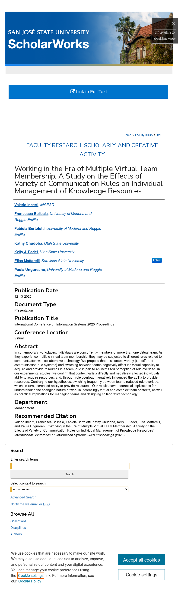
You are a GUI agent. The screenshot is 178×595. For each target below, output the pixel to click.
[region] (89, 567)
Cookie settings (31, 575)
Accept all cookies (141, 559)
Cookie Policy (29, 581)
